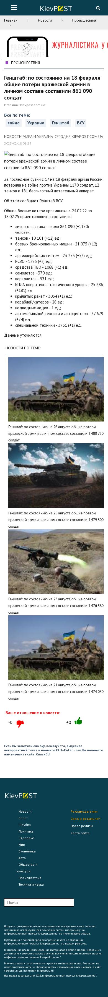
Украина (35, 122)
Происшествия (84, 20)
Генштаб (60, 122)
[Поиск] (98, 7)
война (13, 122)
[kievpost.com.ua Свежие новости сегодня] (56, 9)
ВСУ (80, 122)
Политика (26, 831)
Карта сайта (80, 833)
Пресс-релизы (82, 826)
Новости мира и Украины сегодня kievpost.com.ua (53, 136)
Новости (45, 20)
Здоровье (26, 838)
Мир (22, 844)
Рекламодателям (84, 811)
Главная (10, 20)
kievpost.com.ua (32, 105)
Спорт (23, 818)
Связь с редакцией (85, 819)
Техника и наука (31, 884)
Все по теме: (17, 115)
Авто (22, 858)
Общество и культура (27, 867)
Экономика (27, 851)
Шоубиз (25, 825)
